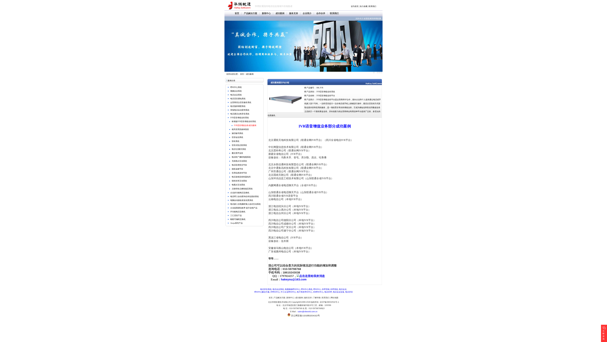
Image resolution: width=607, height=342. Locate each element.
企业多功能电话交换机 (239, 193)
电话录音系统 (266, 289)
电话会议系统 (236, 95)
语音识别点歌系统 (239, 145)
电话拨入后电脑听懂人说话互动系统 (245, 204)
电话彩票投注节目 (239, 165)
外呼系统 (334, 289)
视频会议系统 (236, 91)
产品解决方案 (250, 13)
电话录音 (349, 292)
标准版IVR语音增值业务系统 (244, 121)
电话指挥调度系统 (237, 106)
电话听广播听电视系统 (241, 157)
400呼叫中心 (318, 292)
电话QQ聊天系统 (239, 149)
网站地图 (334, 298)
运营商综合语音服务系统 (240, 102)
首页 (237, 13)
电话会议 (342, 289)
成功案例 (280, 13)
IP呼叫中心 (275, 292)
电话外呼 (328, 292)
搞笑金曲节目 (237, 169)
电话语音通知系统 (237, 99)
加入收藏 (363, 6)
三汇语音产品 (236, 215)
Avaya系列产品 (236, 223)
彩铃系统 (235, 141)
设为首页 (355, 6)
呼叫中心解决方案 (262, 292)
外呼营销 (325, 289)
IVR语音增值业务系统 (239, 118)
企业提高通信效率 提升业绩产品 (243, 208)
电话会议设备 (338, 292)
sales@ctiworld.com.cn (307, 311)
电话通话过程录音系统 (239, 114)
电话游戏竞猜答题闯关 (241, 177)
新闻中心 (266, 13)
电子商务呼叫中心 (304, 292)
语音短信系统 (237, 137)
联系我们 (372, 6)
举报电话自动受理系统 (239, 110)
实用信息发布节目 (239, 173)
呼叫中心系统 (236, 87)
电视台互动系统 (238, 185)
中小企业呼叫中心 (288, 292)
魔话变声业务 (237, 153)
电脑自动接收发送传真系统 (241, 200)
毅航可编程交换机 (237, 219)
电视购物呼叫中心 (292, 289)
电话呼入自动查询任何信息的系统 (244, 196)
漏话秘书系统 (237, 133)
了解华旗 (317, 298)
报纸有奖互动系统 (239, 181)
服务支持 (293, 13)
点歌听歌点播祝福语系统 (242, 189)
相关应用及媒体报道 (240, 129)
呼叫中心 (317, 289)
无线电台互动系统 (239, 161)
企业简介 (307, 13)
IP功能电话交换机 (237, 212)
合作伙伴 (320, 13)
